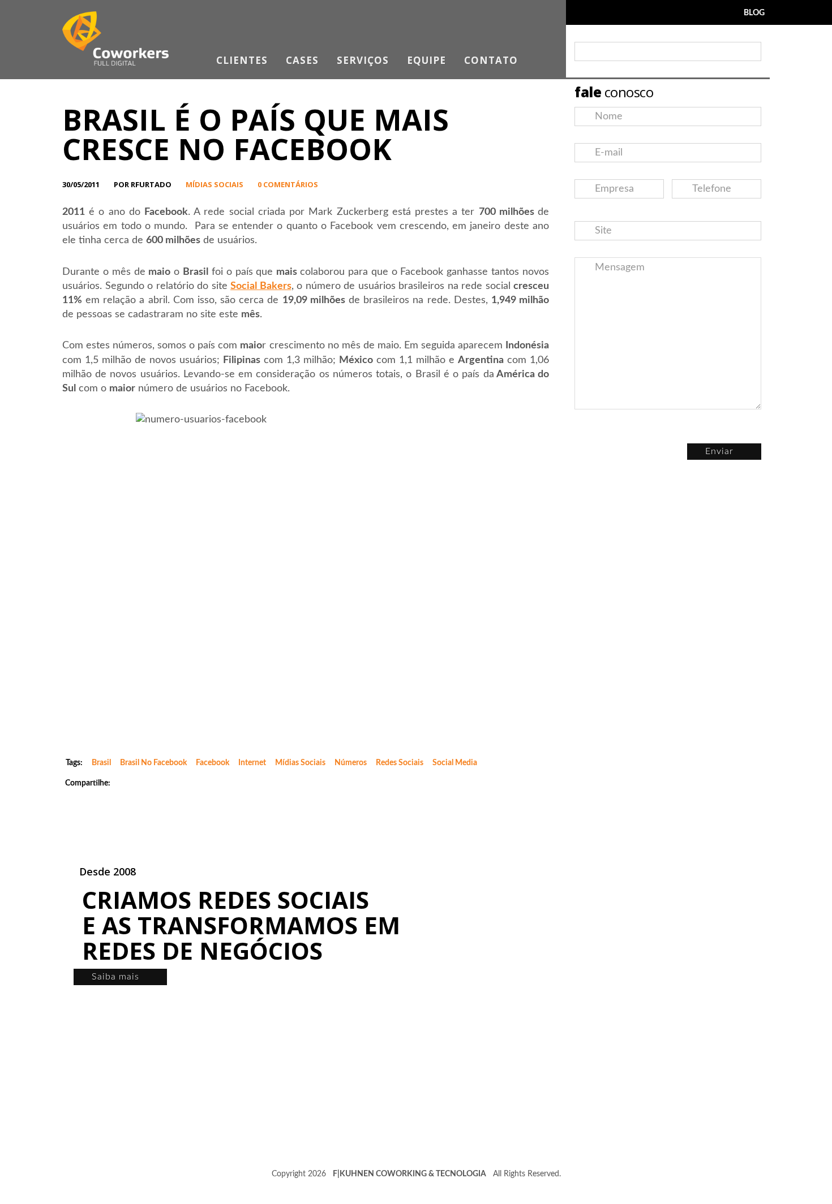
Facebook (212, 763)
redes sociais (399, 763)
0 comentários (288, 184)
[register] (750, 52)
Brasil (101, 763)
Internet (252, 763)
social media (454, 763)
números (350, 763)
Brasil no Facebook (153, 763)
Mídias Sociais (214, 184)
